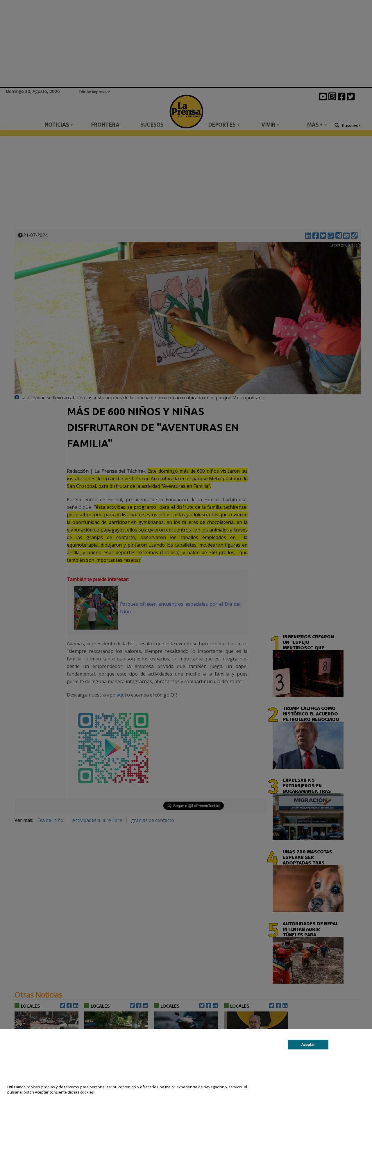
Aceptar (308, 1044)
